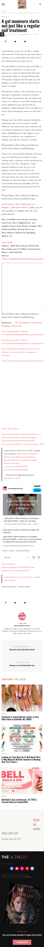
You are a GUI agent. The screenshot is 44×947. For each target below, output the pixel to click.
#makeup (31, 457)
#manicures (17, 460)
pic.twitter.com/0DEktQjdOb (16, 470)
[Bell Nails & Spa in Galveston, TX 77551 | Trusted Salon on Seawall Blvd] (22, 780)
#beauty (19, 457)
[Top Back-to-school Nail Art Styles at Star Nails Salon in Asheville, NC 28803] (22, 698)
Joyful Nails (7, 243)
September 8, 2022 (8, 34)
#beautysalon (9, 457)
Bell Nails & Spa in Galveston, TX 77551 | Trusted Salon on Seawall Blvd (19, 801)
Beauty (4, 16)
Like (34, 34)
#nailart (25, 454)
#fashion (7, 463)
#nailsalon (33, 454)
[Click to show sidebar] (2, 34)
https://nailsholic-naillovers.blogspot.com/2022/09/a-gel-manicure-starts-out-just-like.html (18, 567)
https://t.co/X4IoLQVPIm (17, 467)
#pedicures (27, 460)
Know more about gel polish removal (22, 649)
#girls (34, 460)
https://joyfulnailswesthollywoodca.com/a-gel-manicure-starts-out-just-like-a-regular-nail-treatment (21, 352)
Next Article (21, 662)
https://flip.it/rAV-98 (10, 429)
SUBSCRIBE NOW (22, 942)
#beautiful (8, 460)
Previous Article (23, 646)
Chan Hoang (24, 34)
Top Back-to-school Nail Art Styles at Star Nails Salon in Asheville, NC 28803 (20, 718)
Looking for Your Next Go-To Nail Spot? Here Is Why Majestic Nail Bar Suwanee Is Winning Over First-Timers (21, 759)
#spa (25, 457)
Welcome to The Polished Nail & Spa (22, 665)
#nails (18, 454)
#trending (16, 463)
